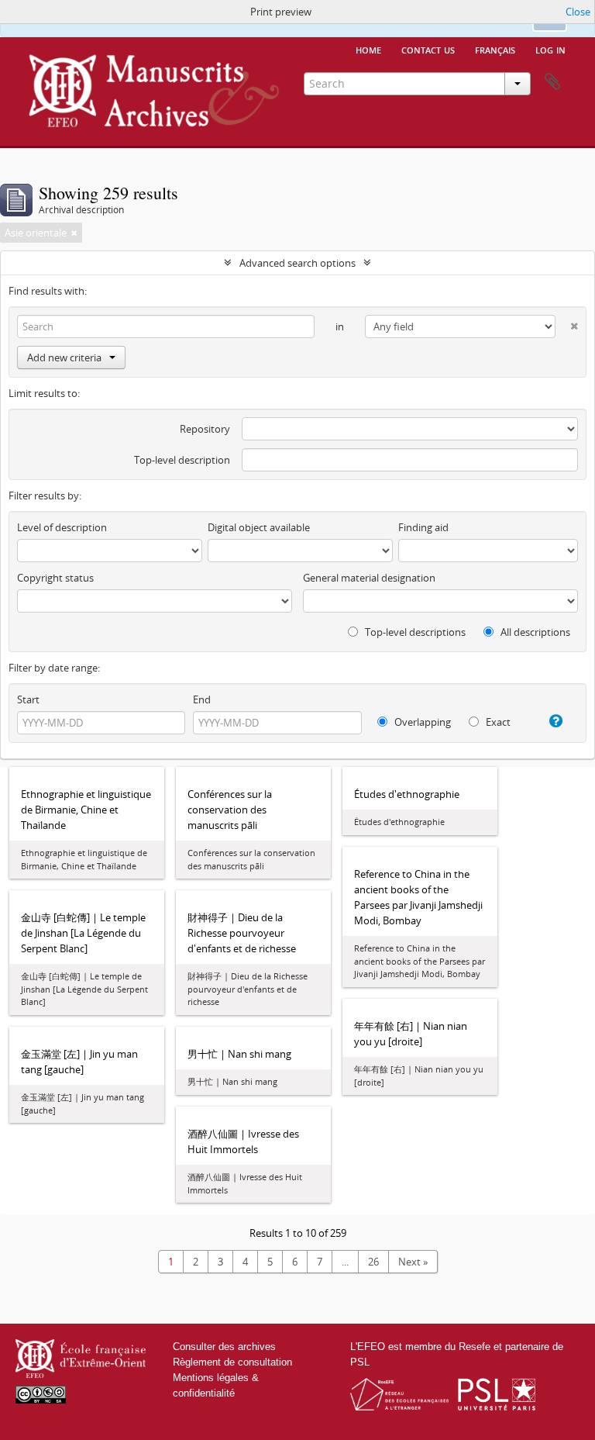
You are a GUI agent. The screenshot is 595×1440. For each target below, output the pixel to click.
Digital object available (259, 527)
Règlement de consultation (232, 1362)
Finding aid (423, 527)
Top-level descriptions (414, 632)
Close (578, 12)
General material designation (369, 578)
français (495, 48)
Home (368, 48)
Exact (497, 722)
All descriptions (534, 632)
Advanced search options (297, 263)
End (202, 699)
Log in (550, 48)
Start (28, 699)
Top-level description (182, 460)
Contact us (428, 48)
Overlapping (421, 722)
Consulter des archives (224, 1346)
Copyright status (55, 578)
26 (373, 1262)
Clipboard (552, 82)
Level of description (62, 527)
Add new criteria (64, 357)
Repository (205, 429)
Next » (413, 1262)
